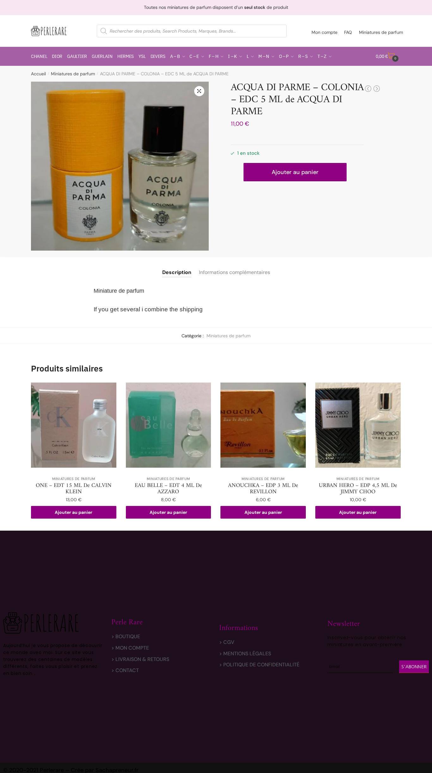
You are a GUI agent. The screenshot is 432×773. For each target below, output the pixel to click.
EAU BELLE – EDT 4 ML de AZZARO (168, 489)
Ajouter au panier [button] (73, 512)
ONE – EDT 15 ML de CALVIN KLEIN (74, 489)
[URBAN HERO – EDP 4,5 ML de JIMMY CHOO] (358, 425)
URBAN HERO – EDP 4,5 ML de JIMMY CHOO (358, 489)
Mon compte (324, 32)
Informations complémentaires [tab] (234, 272)
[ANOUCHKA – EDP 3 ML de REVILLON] (263, 425)
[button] (199, 91)
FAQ (348, 32)
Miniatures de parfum (381, 32)
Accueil (38, 74)
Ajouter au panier (295, 172)
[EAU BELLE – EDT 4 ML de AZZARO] (168, 425)
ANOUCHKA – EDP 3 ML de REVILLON (263, 489)
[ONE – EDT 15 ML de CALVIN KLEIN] (73, 425)
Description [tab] (176, 272)
